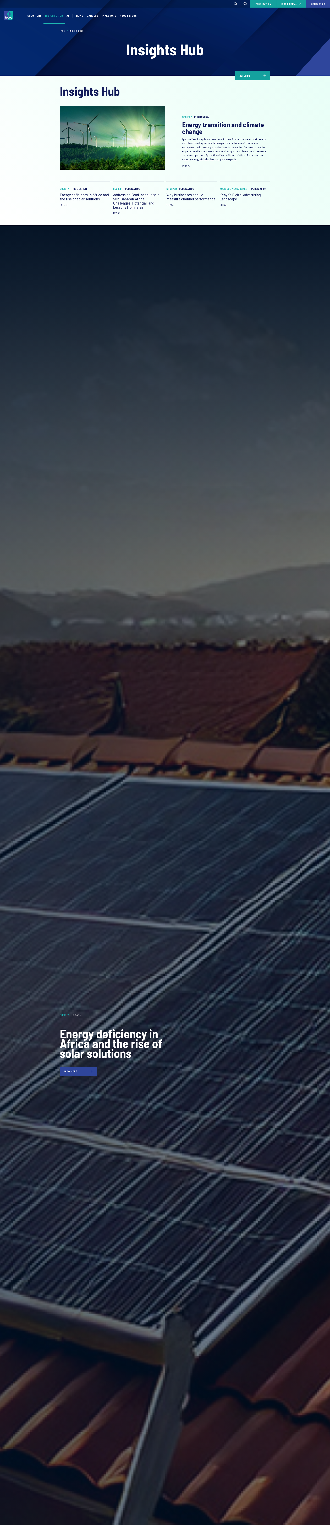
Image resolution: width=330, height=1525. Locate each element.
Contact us (318, 3)
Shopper (171, 188)
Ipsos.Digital (289, 3)
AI (68, 15)
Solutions (34, 15)
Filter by (244, 75)
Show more (70, 1071)
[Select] (245, 4)
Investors (109, 15)
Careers (92, 15)
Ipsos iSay (261, 3)
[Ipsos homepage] (9, 15)
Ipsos (62, 31)
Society (187, 117)
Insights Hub (54, 15)
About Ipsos (128, 15)
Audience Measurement (234, 188)
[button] (235, 4)
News (79, 15)
